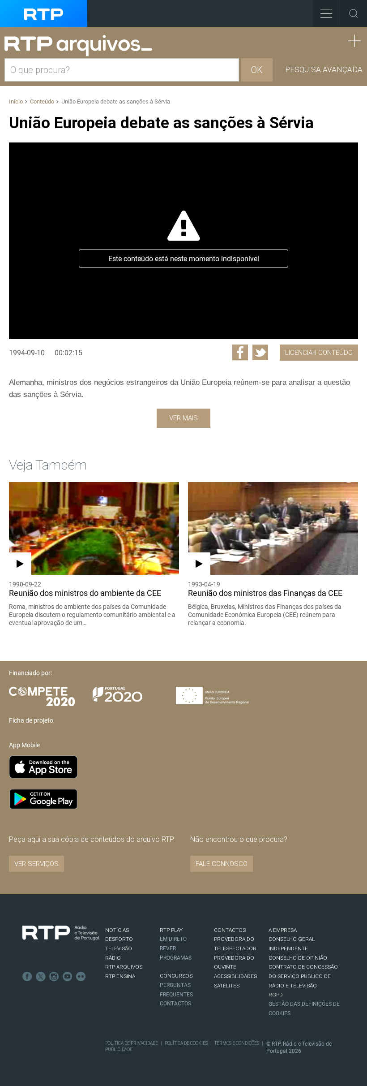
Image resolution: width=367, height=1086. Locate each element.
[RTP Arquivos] (81, 46)
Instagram (54, 977)
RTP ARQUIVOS (123, 967)
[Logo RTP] (60, 933)
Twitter (41, 977)
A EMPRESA (283, 930)
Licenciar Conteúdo (319, 353)
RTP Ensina (120, 976)
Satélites (226, 986)
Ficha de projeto (31, 720)
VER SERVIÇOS (36, 864)
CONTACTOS (230, 930)
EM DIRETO (173, 939)
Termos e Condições (236, 1043)
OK (257, 70)
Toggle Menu (326, 13)
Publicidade (118, 1049)
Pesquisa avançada (324, 69)
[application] (183, 240)
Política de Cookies (186, 1043)
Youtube (68, 977)
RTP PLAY (171, 930)
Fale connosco (222, 864)
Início (16, 101)
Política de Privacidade (131, 1043)
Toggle (353, 13)
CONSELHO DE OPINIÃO (298, 958)
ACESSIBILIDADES (235, 976)
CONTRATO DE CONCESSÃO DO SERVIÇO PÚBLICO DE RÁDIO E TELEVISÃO (303, 976)
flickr (81, 977)
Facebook (27, 977)
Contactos (175, 1003)
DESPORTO (119, 939)
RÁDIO (113, 958)
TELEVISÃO (118, 948)
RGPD (276, 994)
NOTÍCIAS (117, 930)
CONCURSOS (176, 976)
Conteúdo (42, 101)
